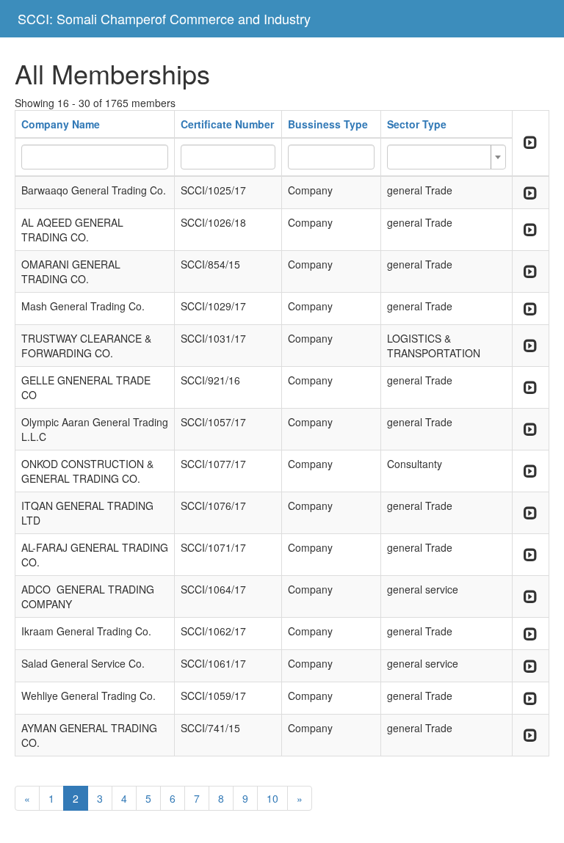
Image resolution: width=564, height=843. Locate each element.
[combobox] (446, 157)
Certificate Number (227, 124)
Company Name (60, 124)
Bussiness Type (328, 124)
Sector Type (416, 124)
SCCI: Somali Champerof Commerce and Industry (164, 18)
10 (272, 798)
